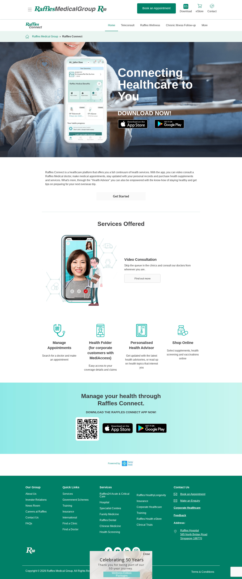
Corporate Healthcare (187, 507)
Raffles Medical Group (45, 36)
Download (186, 11)
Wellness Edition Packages (122, 574)
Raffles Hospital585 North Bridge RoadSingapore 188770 (193, 534)
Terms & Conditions (202, 571)
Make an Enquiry (190, 500)
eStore (199, 11)
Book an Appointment (156, 8)
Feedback (180, 515)
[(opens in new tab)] (133, 127)
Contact (211, 11)
